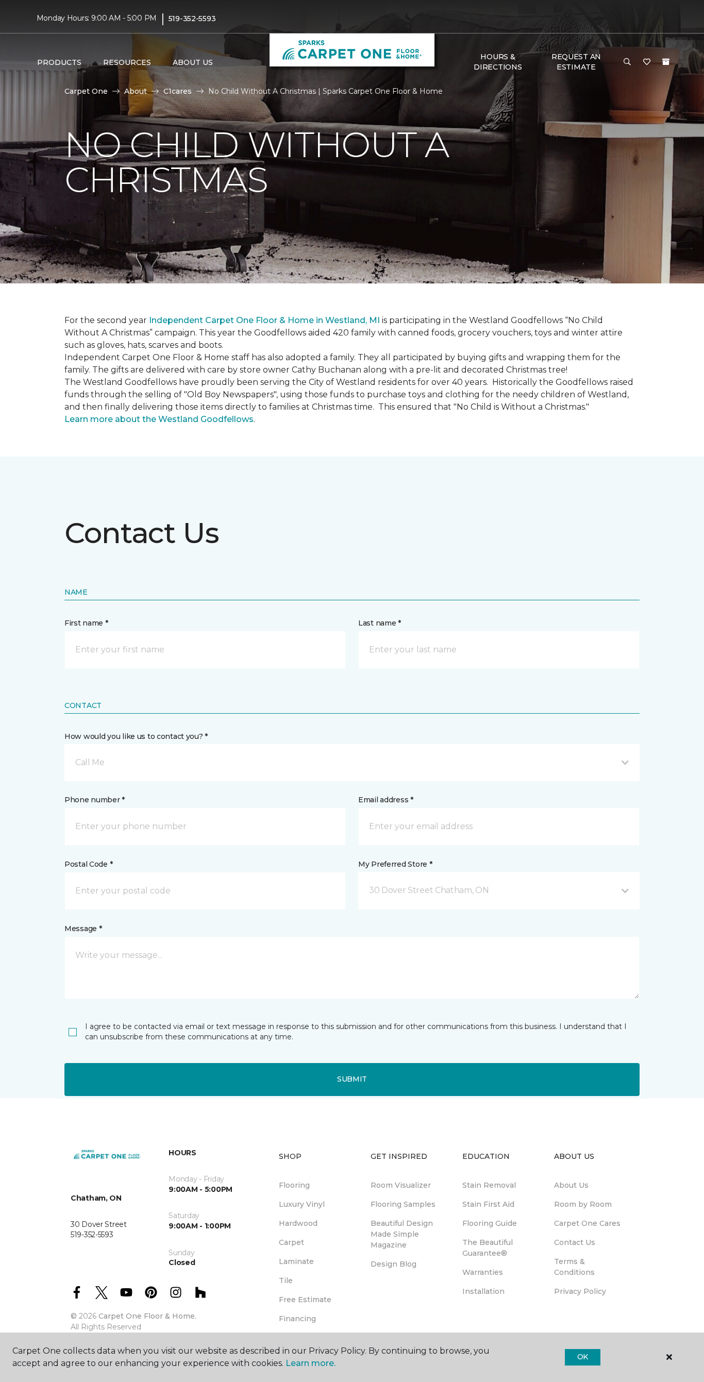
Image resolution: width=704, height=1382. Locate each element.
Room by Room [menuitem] (583, 1204)
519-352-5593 (192, 18)
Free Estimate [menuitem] (305, 1299)
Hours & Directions (498, 62)
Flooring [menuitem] (294, 1185)
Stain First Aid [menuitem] (488, 1204)
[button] (627, 62)
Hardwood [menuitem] (298, 1223)
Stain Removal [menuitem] (489, 1185)
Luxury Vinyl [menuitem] (302, 1204)
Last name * (379, 623)
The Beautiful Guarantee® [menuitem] (487, 1248)
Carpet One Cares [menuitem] (587, 1223)
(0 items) (665, 61)
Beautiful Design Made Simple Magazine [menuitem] (402, 1234)
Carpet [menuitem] (291, 1242)
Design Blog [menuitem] (393, 1264)
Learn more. (311, 1363)
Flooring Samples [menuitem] (403, 1204)
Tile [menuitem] (286, 1280)
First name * (86, 623)
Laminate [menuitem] (296, 1261)
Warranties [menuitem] (482, 1272)
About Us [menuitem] (571, 1185)
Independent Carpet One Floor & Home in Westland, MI (264, 320)
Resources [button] (127, 62)
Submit (352, 1079)
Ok (582, 1356)
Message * (83, 928)
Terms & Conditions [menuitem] (574, 1267)
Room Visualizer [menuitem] (401, 1185)
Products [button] (59, 62)
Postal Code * (88, 864)
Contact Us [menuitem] (574, 1242)
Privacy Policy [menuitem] (580, 1291)
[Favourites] (647, 62)
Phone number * (94, 799)
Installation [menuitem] (483, 1291)
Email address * (385, 799)
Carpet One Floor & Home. (147, 1316)
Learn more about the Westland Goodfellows (159, 419)
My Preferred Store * (395, 864)
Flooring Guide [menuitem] (489, 1223)
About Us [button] (193, 62)
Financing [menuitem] (297, 1318)
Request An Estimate (576, 62)
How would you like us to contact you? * (136, 736)
